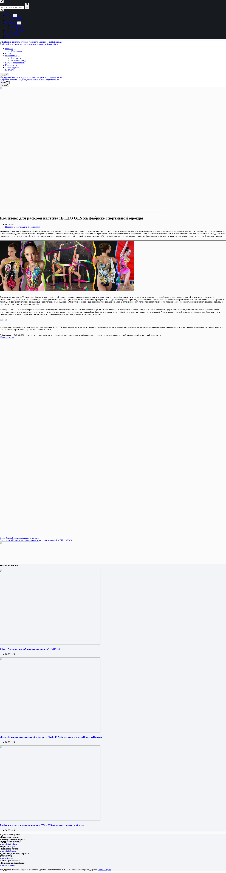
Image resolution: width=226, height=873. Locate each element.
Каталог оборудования (15, 63)
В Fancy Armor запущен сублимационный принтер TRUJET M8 (30, 649)
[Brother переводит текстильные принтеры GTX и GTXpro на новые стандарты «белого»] (50, 820)
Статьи (8, 53)
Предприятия (16, 58)
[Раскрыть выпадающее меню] (15, 49)
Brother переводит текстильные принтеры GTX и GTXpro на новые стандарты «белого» (42, 825)
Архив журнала (12, 67)
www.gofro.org (6, 858)
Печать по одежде (18, 60)
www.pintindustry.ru (8, 851)
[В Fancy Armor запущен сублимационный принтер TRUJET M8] (50, 644)
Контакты (9, 70)
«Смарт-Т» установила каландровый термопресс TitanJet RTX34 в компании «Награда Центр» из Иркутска (51, 737)
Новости (9, 49)
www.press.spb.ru (7, 865)
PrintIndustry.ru (104, 870)
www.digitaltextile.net (9, 844)
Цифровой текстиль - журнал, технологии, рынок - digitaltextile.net (29, 44)
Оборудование (16, 51)
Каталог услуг (11, 65)
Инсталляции (11, 56)
